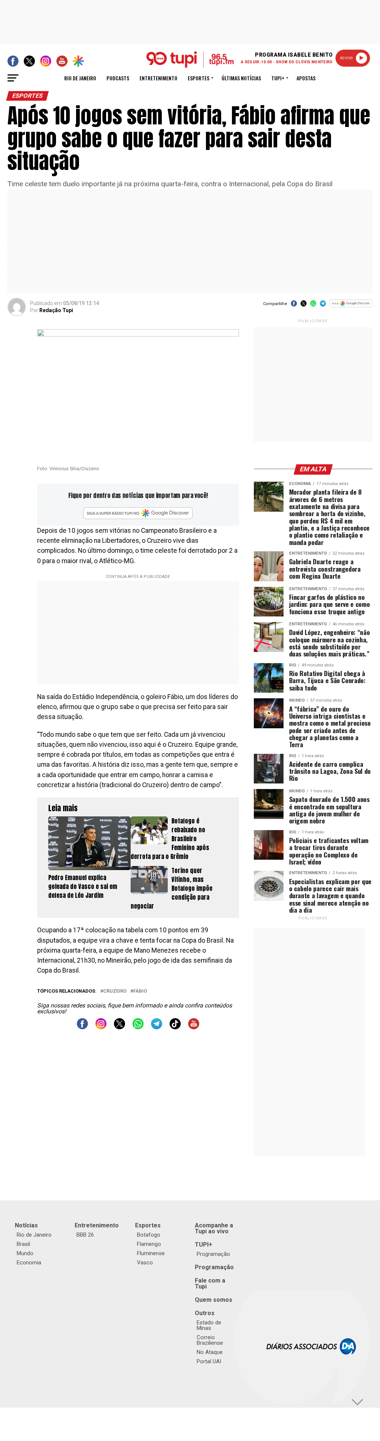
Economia (29, 1262)
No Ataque (210, 1352)
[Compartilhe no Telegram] (323, 306)
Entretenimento (158, 78)
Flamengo (149, 1244)
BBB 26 (85, 1234)
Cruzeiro (115, 991)
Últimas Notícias (241, 78)
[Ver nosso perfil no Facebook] (82, 1027)
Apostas (306, 78)
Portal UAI (209, 1361)
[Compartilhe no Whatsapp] (313, 306)
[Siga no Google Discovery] (351, 307)
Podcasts (118, 78)
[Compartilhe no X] (304, 306)
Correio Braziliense (210, 1340)
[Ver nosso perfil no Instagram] (101, 1027)
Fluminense (151, 1253)
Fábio (140, 991)
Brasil (23, 1244)
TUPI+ (203, 1244)
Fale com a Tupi (210, 1283)
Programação (213, 1254)
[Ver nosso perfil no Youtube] (193, 1027)
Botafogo (148, 1234)
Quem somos (213, 1299)
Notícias (26, 1225)
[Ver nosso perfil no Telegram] (156, 1027)
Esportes (198, 78)
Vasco (145, 1262)
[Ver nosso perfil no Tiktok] (175, 1027)
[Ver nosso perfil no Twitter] (119, 1027)
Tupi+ (277, 78)
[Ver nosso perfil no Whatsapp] (138, 1027)
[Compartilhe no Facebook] (294, 306)
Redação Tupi (56, 310)
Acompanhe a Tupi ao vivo (214, 1228)
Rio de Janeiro (80, 78)
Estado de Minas (209, 1325)
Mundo (25, 1253)
